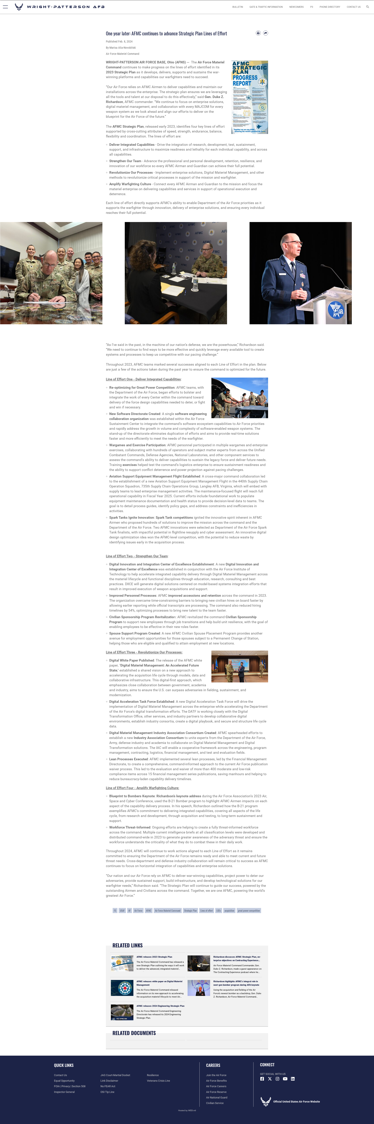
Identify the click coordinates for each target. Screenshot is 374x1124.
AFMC (148, 910)
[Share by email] (265, 33)
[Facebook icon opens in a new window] (262, 1079)
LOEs (219, 910)
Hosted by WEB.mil (187, 1110)
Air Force (138, 910)
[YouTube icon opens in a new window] (285, 1079)
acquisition (229, 910)
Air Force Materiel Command (167, 910)
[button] (4, 7)
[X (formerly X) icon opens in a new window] (270, 1079)
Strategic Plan (190, 910)
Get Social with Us (273, 1074)
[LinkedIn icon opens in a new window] (293, 1079)
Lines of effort (206, 910)
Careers (213, 1065)
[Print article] (258, 33)
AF (129, 910)
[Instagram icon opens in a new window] (277, 1079)
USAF (122, 910)
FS (115, 910)
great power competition (249, 910)
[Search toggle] (368, 7)
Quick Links (63, 1065)
